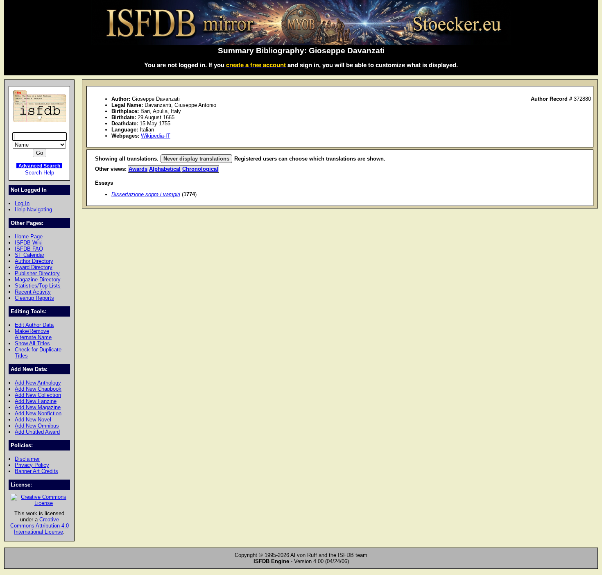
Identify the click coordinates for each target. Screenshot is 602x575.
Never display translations (196, 159)
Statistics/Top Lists (38, 286)
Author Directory (34, 261)
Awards (138, 169)
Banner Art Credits (36, 471)
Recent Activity (33, 292)
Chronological (200, 169)
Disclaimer (27, 459)
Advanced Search (39, 165)
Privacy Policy (32, 465)
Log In (22, 203)
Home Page (29, 236)
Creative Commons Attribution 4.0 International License (39, 525)
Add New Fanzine (36, 401)
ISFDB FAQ (29, 249)
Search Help (39, 173)
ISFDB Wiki (29, 243)
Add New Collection (38, 395)
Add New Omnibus (37, 426)
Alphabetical (165, 169)
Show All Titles (32, 343)
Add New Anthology (38, 383)
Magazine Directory (38, 279)
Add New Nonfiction (38, 413)
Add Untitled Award (37, 432)
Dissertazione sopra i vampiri (145, 194)
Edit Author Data (34, 325)
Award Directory (33, 267)
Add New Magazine (38, 407)
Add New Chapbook (38, 389)
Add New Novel (33, 420)
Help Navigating (33, 209)
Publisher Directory (37, 273)
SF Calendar (29, 255)
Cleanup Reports (34, 298)
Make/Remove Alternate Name (33, 334)
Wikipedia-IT (155, 136)
